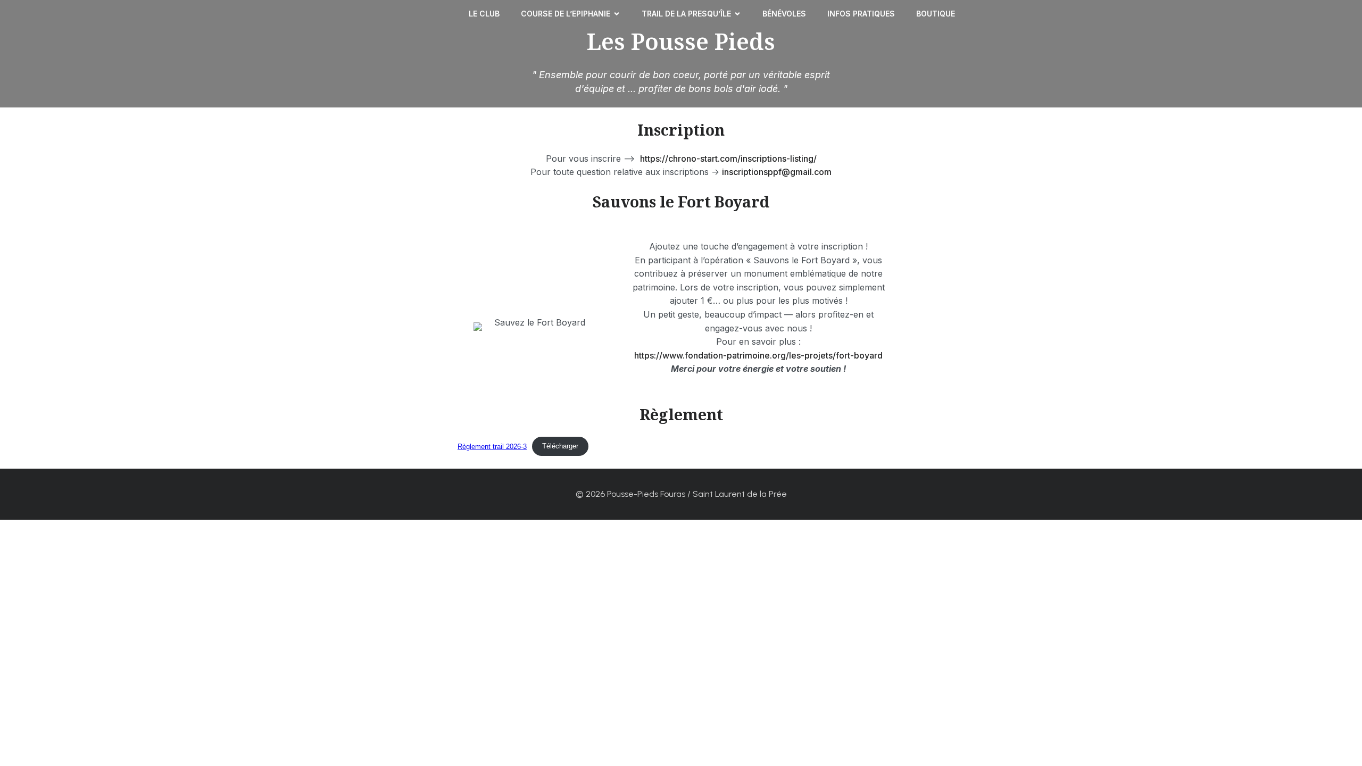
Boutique (935, 13)
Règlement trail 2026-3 (492, 446)
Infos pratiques (861, 13)
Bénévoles (784, 13)
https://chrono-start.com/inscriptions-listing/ (728, 158)
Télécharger (560, 446)
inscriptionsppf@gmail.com (777, 171)
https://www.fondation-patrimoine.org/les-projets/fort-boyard (758, 355)
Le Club (484, 13)
